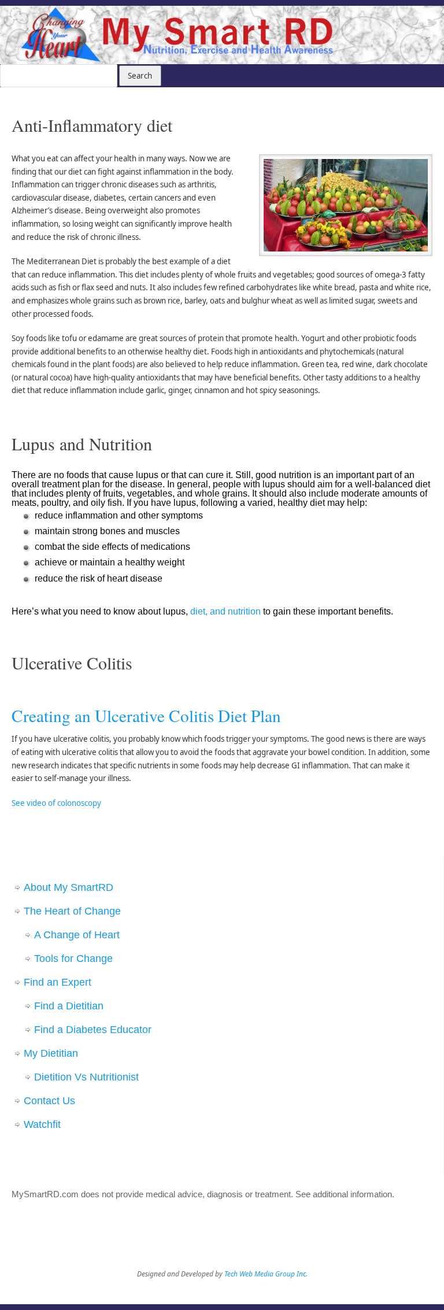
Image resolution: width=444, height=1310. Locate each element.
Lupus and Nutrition (82, 443)
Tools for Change (73, 958)
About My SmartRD (68, 887)
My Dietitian (51, 1053)
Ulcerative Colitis (72, 662)
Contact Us (49, 1101)
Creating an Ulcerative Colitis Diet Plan (146, 715)
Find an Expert (57, 982)
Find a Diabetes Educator (92, 1029)
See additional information (343, 1194)
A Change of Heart (77, 935)
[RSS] (429, 23)
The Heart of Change (72, 911)
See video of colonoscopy (56, 803)
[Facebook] (396, 23)
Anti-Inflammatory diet (92, 124)
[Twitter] (413, 23)
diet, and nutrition (225, 611)
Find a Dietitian (68, 1006)
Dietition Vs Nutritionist (86, 1077)
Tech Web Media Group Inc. (266, 1274)
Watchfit (42, 1124)
